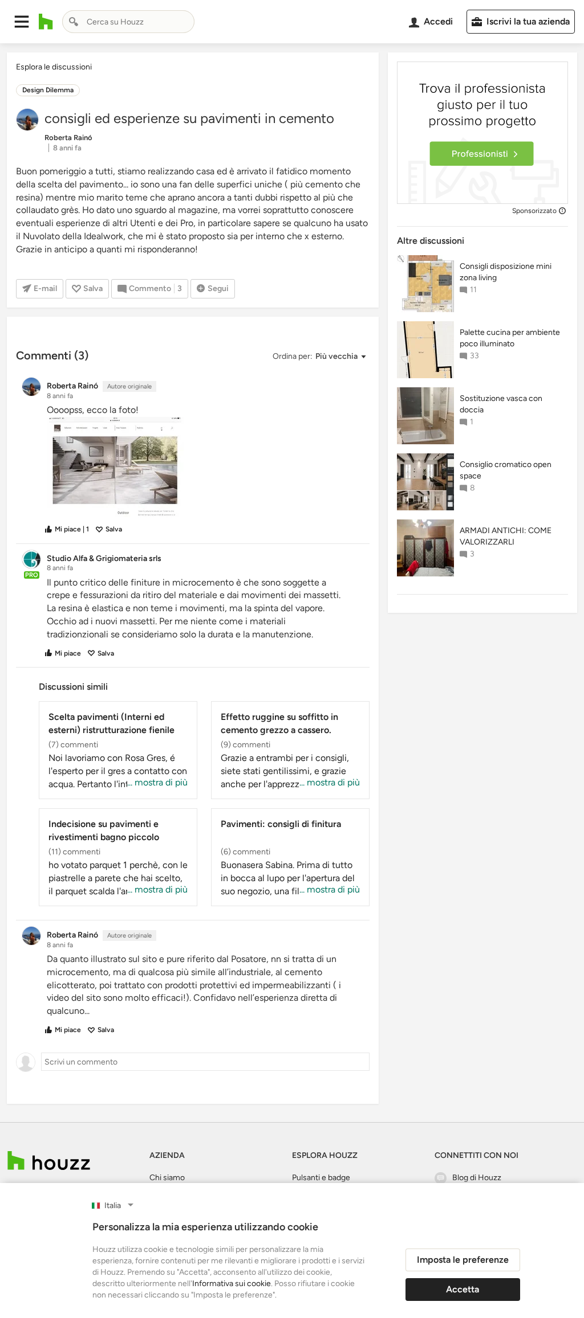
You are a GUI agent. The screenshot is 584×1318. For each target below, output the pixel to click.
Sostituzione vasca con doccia (501, 404)
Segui (218, 288)
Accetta (462, 1289)
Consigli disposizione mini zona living (505, 272)
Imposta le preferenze (463, 1259)
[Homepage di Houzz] (46, 21)
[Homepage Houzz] (49, 1160)
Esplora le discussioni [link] (54, 67)
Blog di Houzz (476, 1177)
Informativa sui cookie (231, 1283)
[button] (21, 21)
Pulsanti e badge (321, 1177)
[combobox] (128, 21)
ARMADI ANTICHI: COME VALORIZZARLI (505, 536)
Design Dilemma (48, 90)
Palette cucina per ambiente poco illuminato (510, 338)
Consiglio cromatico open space (505, 470)
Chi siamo (167, 1177)
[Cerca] (73, 21)
